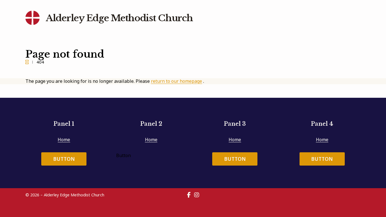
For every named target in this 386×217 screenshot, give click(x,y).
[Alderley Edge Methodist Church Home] (32, 18)
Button (64, 158)
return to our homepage (176, 81)
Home (64, 139)
